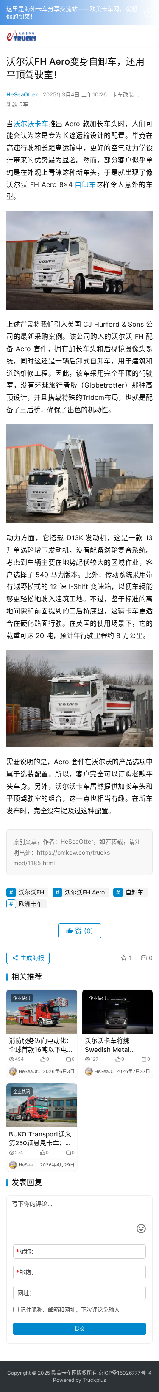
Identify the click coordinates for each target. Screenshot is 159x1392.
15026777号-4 (134, 1373)
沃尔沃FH (31, 892)
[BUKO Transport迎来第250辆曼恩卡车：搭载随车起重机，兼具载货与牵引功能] (41, 1105)
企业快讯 (21, 998)
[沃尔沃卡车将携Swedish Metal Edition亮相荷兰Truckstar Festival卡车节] (117, 1012)
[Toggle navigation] (146, 36)
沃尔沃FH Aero (85, 892)
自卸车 (85, 184)
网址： (26, 1292)
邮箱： (26, 1272)
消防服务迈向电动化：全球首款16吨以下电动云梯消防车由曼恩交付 (41, 1045)
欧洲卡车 (30, 903)
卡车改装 (123, 94)
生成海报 (31, 957)
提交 (80, 1329)
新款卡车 (17, 104)
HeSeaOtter (22, 94)
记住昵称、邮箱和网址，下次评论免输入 (69, 1309)
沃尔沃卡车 (31, 123)
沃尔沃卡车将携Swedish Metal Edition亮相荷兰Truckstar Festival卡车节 (116, 1045)
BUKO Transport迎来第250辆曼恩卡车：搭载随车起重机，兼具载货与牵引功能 (41, 1138)
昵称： (26, 1251)
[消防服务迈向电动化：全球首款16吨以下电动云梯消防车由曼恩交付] (41, 1012)
